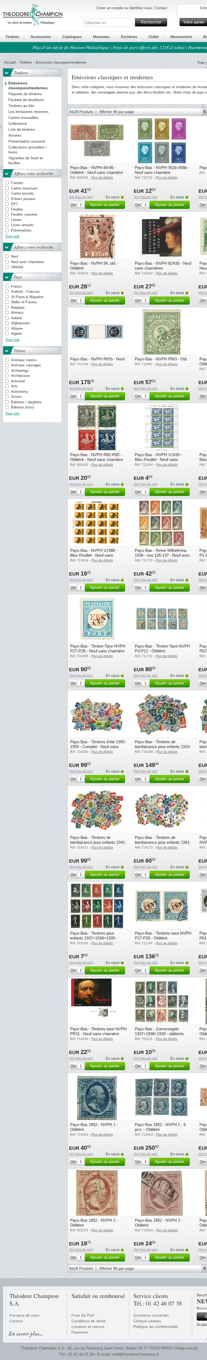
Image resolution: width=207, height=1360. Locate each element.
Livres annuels (22, 225)
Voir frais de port (81, 197)
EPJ (14, 204)
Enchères (129, 37)
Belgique (18, 307)
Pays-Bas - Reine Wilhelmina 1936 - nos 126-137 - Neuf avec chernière (162, 555)
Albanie (17, 328)
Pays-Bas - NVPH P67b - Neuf (97, 359)
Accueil (10, 62)
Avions (16, 397)
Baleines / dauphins (26, 402)
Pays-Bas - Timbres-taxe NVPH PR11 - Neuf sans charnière (98, 1031)
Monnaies (101, 37)
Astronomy (19, 392)
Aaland (16, 318)
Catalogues (72, 37)
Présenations (21, 230)
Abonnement (181, 37)
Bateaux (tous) (22, 407)
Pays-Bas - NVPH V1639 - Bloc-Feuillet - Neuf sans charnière (158, 459)
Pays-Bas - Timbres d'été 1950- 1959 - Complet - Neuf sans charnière (98, 746)
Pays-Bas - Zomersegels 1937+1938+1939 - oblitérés (159, 1031)
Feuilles (17, 209)
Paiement (79, 1332)
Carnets (17, 183)
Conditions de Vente (88, 1321)
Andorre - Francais (25, 292)
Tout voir (12, 236)
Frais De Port (82, 1315)
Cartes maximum (24, 188)
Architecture (20, 376)
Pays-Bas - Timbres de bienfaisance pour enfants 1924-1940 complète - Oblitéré (163, 746)
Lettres (16, 220)
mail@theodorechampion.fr (135, 1354)
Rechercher (151, 22)
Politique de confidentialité (155, 1326)
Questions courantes (151, 1315)
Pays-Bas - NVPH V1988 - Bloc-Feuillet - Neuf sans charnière (93, 555)
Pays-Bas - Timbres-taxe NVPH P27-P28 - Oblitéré (163, 935)
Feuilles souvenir (24, 214)
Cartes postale (22, 193)
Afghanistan (20, 323)
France (16, 286)
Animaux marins (23, 360)
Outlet (154, 37)
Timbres (12, 37)
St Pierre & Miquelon (27, 297)
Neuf (14, 256)
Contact (161, 8)
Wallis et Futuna (23, 302)
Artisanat (18, 381)
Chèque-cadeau (147, 1321)
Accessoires (40, 37)
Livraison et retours (87, 1326)
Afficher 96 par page (116, 111)
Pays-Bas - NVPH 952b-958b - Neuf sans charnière (162, 170)
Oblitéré (17, 267)
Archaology (20, 371)
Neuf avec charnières (27, 262)
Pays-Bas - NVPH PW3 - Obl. (161, 359)
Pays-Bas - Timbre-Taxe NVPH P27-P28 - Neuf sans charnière (97, 648)
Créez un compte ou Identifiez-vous (124, 8)
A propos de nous (24, 1315)
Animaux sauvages (26, 365)
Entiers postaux (23, 199)
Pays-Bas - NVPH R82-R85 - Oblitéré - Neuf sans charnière (96, 457)
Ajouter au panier (105, 204)
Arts (14, 386)
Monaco (17, 313)
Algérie (16, 334)
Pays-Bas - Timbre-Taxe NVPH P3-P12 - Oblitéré (162, 648)
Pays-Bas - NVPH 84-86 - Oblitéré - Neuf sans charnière (96, 170)
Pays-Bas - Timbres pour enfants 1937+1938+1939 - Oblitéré (93, 938)
